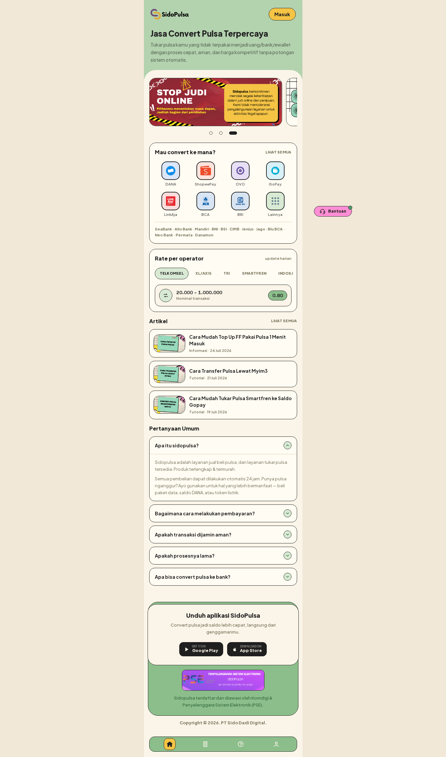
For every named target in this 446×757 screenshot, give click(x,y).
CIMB (234, 229)
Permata (184, 235)
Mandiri (202, 229)
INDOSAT (287, 273)
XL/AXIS (203, 273)
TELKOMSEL (172, 273)
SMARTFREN (254, 273)
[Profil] (276, 744)
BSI (224, 229)
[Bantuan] (241, 744)
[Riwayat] (205, 744)
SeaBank (163, 229)
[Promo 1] (211, 133)
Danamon (204, 235)
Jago (260, 229)
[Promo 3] (233, 133)
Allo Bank (183, 229)
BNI (215, 229)
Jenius (248, 229)
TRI (226, 273)
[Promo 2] (221, 133)
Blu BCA (275, 229)
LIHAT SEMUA (278, 152)
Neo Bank (164, 235)
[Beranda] (170, 744)
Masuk (282, 14)
